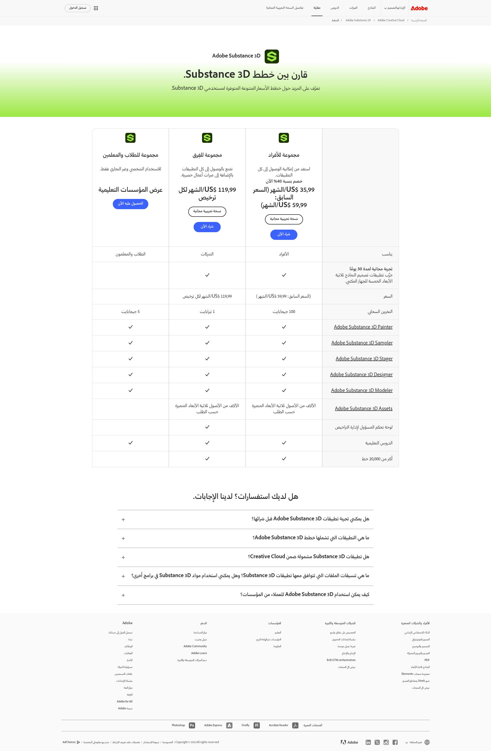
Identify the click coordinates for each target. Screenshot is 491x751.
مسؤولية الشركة (125, 667)
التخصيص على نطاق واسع (342, 633)
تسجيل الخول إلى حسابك (120, 633)
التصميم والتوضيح (421, 646)
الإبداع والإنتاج (348, 653)
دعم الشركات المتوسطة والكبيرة (192, 660)
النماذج (372, 8)
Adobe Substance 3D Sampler (362, 343)
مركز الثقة (128, 688)
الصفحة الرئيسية (419, 20)
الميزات (353, 8)
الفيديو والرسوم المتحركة (418, 653)
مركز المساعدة (200, 633)
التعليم (278, 633)
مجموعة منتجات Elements (415, 674)
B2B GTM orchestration (341, 660)
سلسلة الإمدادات (124, 681)
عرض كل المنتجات (421, 688)
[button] (96, 8)
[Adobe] (419, 8)
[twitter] (377, 742)
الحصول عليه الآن (130, 204)
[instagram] (386, 742)
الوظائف (128, 646)
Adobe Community (195, 646)
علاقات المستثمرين (123, 674)
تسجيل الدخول (77, 8)
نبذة (130, 639)
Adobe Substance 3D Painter (363, 327)
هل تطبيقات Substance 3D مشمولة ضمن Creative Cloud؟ (308, 557)
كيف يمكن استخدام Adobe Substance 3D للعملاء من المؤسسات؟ (304, 595)
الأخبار (129, 660)
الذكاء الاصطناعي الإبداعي (417, 633)
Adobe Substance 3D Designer (361, 375)
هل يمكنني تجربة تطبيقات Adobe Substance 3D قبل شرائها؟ (310, 519)
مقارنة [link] (317, 8)
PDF (427, 660)
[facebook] (395, 742)
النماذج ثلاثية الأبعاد (420, 667)
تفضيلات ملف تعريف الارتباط (126, 742)
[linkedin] (368, 742)
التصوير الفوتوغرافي (421, 639)
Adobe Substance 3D (358, 20)
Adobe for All (124, 702)
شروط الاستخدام (151, 742)
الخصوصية (167, 742)
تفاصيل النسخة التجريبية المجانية (284, 8)
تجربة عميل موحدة (346, 646)
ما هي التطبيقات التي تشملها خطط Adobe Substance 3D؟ (311, 538)
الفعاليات (128, 653)
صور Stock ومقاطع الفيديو (416, 681)
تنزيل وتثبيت (201, 639)
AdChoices (69, 742)
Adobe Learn (199, 653)
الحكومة (277, 646)
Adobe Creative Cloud (391, 20)
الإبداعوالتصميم (396, 8)
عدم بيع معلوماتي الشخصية (96, 742)
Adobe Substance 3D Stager (364, 359)
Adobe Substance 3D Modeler (362, 391)
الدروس (335, 8)
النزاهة (129, 695)
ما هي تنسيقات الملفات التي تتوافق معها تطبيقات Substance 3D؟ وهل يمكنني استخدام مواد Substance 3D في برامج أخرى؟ (250, 576)
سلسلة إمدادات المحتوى (343, 639)
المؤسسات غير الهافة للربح (268, 639)
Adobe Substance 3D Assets (364, 409)
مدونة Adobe (125, 709)
